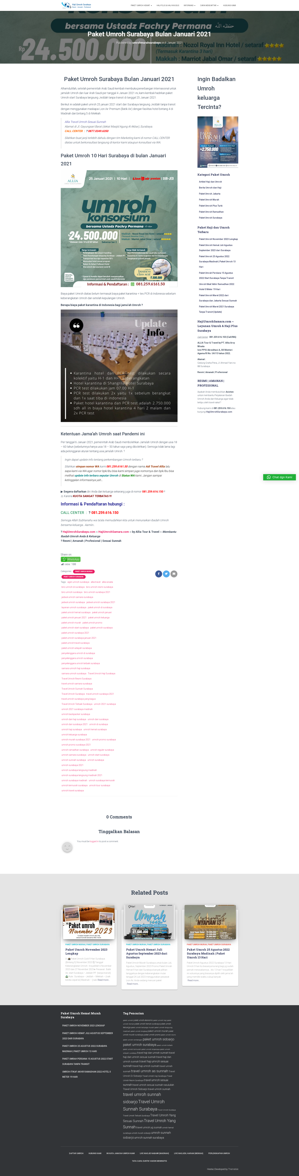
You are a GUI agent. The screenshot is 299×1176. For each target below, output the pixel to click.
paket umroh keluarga (98, 617)
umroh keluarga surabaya (74, 734)
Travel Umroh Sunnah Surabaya (77, 689)
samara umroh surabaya (74, 673)
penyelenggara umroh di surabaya (78, 653)
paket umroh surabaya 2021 (75, 633)
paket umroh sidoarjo (158, 1039)
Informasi (189, 5)
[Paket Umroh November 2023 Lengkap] (88, 922)
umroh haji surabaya (72, 729)
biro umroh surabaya (72, 592)
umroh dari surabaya (98, 719)
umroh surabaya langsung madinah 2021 (82, 775)
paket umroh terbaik (165, 1045)
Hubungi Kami (229, 5)
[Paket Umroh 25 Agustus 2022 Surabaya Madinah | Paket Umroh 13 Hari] (210, 922)
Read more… (104, 980)
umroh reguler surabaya (102, 750)
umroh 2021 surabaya (105, 704)
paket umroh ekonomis (143, 1020)
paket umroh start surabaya (75, 627)
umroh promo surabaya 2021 (76, 744)
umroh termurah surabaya (75, 785)
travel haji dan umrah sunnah (152, 1052)
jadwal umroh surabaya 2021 (100, 602)
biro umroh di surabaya (73, 587)
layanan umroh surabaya (74, 607)
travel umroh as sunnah (149, 1071)
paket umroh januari (102, 612)
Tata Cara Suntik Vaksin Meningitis (149, 1161)
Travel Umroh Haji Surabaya (101, 673)
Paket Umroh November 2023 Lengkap (218, 239)
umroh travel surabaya (73, 790)
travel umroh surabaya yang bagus (79, 699)
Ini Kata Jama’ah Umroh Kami (121, 1153)
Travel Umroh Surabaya (73, 694)
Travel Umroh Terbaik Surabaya (77, 704)
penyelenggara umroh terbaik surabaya (81, 663)
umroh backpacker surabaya (76, 714)
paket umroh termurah (132, 1049)
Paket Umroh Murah (84, 571)
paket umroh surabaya (101, 627)
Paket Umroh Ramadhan (211, 212)
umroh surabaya (96, 760)
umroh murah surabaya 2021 (76, 739)
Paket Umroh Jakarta (209, 193)
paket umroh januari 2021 (74, 617)
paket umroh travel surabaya (76, 643)
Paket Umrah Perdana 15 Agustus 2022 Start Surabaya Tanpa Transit (87, 1061)
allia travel (95, 582)
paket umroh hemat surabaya (76, 612)
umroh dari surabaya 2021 (75, 724)
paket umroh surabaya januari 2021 (79, 638)
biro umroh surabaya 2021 (97, 592)
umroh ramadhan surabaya (75, 750)
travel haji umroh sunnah (145, 1066)
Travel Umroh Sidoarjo (135, 1089)
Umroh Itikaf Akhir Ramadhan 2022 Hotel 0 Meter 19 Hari (86, 1074)
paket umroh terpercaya (150, 1049)
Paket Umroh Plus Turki (211, 205)
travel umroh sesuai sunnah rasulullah (153, 1084)
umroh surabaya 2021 (72, 765)
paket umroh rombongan (132, 1040)
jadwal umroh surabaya (73, 602)
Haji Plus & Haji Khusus (168, 5)
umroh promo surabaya (104, 739)
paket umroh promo (92, 622)
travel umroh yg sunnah (149, 1127)
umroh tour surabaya (99, 785)
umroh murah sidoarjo (141, 1133)
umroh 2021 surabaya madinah (77, 709)
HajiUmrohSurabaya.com (79, 531)
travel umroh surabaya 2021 (100, 694)
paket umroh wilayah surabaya (77, 648)
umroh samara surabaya (74, 755)
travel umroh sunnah (159, 1089)
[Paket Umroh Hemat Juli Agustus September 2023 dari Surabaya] (149, 922)
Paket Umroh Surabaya (73, 577)
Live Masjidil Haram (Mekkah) (188, 1153)
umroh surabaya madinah (74, 780)
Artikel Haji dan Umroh (210, 181)
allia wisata (107, 582)
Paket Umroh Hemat (140, 5)
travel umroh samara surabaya (77, 683)
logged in (94, 841)
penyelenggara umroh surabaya (77, 658)
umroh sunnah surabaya (74, 760)
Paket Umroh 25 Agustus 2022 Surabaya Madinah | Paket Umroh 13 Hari (217, 261)
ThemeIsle (233, 1169)
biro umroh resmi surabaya (99, 587)
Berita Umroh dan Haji (210, 187)
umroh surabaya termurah (102, 780)
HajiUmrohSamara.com (113, 531)
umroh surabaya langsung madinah (79, 770)
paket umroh (128, 1020)
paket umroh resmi (168, 1035)
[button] (279, 477)
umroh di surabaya (98, 724)
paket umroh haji (160, 1020)
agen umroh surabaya (78, 582)
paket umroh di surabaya (100, 607)
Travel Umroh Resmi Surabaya (76, 678)
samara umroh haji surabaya (76, 668)
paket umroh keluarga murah (142, 1028)
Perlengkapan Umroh (219, 1153)
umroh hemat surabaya (95, 729)
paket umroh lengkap (139, 1031)
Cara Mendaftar (208, 5)
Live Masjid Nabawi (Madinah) (154, 1153)
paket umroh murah (71, 622)
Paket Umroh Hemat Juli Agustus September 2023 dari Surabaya (146, 953)
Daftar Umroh (76, 1153)
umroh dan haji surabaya (74, 719)
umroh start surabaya (98, 755)
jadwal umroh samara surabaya (77, 597)
